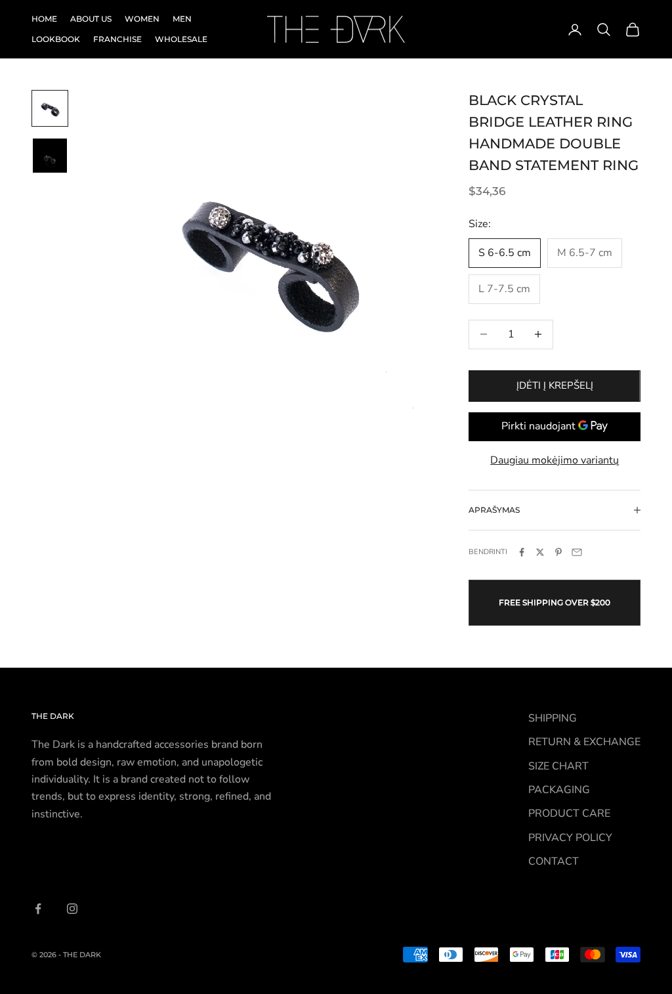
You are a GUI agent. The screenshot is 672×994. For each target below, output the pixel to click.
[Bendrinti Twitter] (540, 552)
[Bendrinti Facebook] (521, 552)
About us (91, 19)
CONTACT (553, 861)
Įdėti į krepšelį (554, 385)
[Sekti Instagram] (72, 908)
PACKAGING (559, 790)
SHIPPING (552, 718)
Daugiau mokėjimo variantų (554, 460)
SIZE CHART (558, 766)
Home (44, 19)
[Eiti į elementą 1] (50, 108)
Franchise (117, 39)
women (142, 19)
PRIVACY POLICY (570, 838)
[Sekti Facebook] (38, 908)
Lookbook (56, 39)
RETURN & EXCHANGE (584, 742)
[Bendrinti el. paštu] (577, 552)
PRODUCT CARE (569, 813)
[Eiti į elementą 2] (50, 155)
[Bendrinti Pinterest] (558, 552)
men (182, 19)
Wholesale (181, 39)
